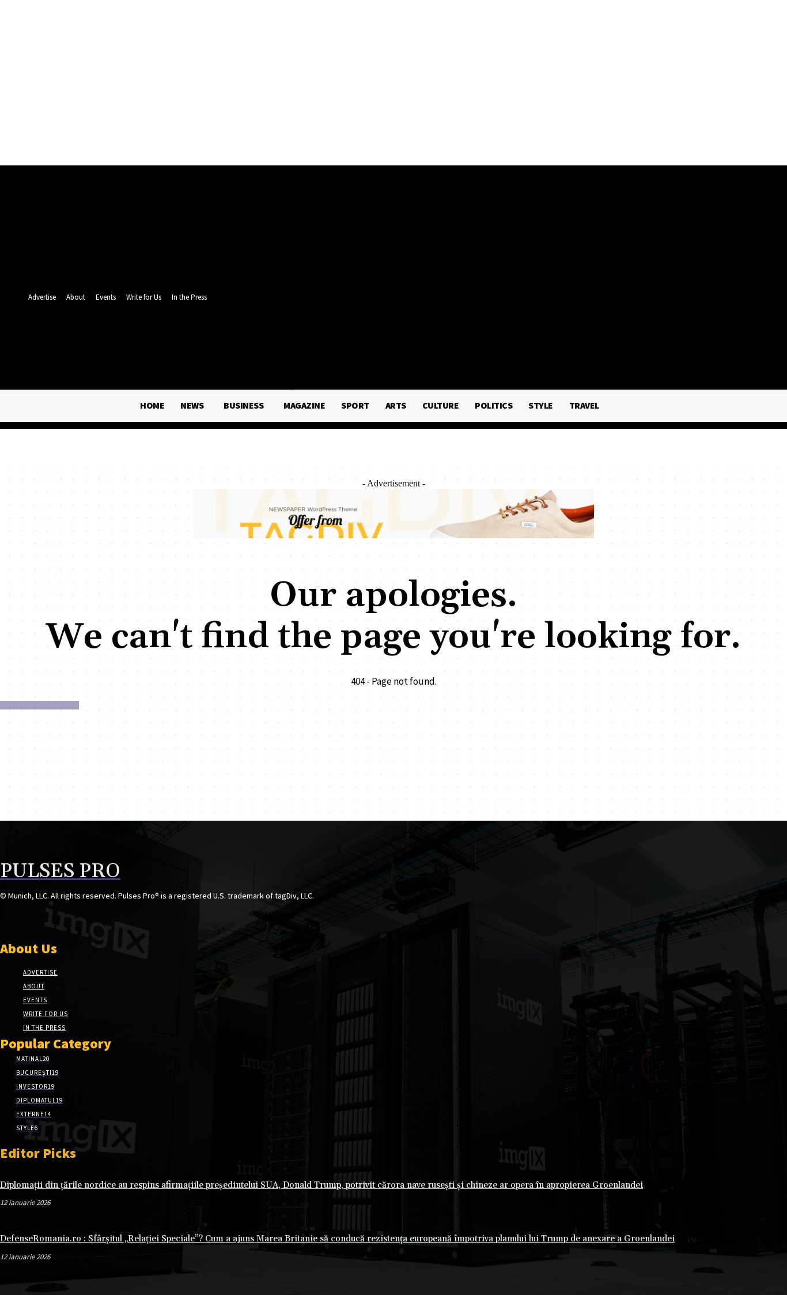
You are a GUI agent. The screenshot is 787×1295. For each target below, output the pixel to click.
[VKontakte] (68, 918)
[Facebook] (307, 338)
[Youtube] (350, 338)
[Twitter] (328, 338)
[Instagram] (27, 918)
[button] (347, 363)
